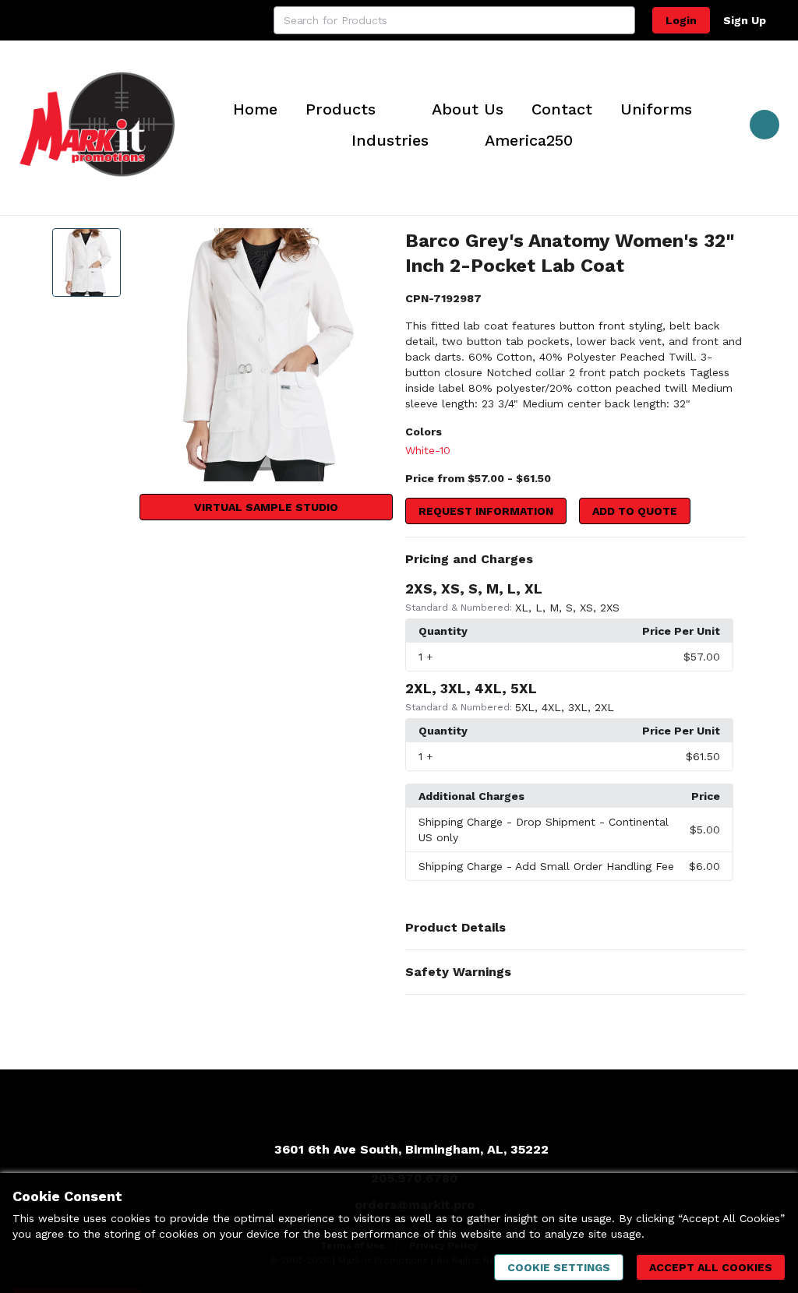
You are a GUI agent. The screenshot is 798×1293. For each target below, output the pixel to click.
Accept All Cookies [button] (710, 1267)
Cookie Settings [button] (558, 1267)
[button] (575, 559)
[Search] (621, 20)
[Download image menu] (373, 247)
